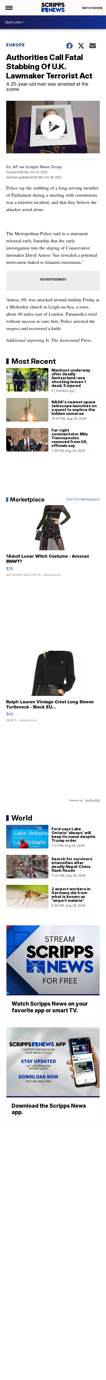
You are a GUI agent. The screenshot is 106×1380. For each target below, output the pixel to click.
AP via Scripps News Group (37, 166)
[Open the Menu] (8, 7)
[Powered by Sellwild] (92, 800)
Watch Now (91, 7)
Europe (15, 44)
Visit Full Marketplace (83, 499)
